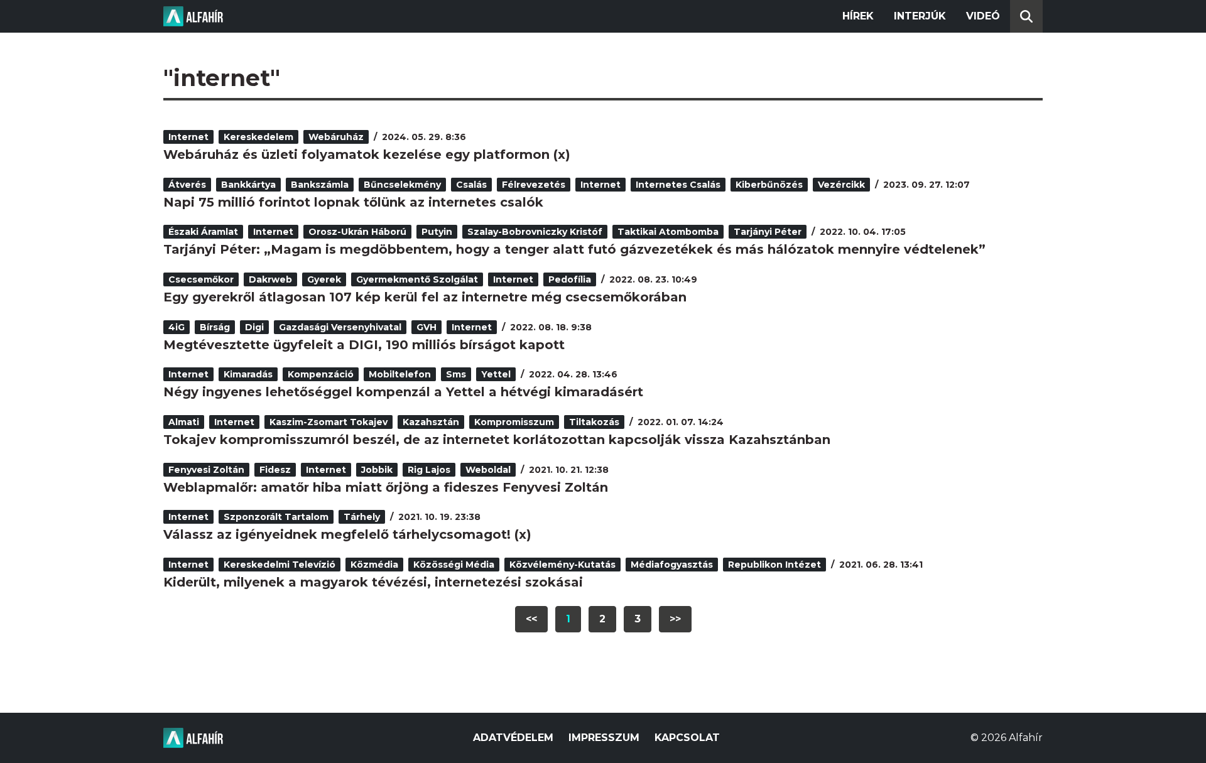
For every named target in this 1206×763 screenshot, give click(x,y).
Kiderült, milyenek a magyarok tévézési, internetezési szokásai (373, 582)
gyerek (324, 279)
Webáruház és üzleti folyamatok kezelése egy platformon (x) (366, 154)
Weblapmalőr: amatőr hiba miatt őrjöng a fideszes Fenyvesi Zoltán (385, 487)
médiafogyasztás (672, 564)
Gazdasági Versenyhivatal (340, 327)
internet (188, 137)
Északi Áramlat (203, 231)
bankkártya (248, 184)
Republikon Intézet (774, 564)
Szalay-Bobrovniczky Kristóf (534, 231)
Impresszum (603, 738)
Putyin (436, 231)
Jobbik (377, 469)
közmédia (374, 564)
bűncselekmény (402, 184)
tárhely (362, 516)
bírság (215, 327)
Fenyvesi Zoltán (206, 469)
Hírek (858, 16)
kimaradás (248, 374)
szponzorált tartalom (276, 516)
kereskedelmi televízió (279, 564)
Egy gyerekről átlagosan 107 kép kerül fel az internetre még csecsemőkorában (425, 297)
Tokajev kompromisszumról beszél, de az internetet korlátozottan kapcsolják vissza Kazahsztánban (496, 439)
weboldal (488, 469)
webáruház (336, 137)
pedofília (569, 279)
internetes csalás (678, 184)
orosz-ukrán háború (357, 231)
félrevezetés (533, 184)
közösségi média (453, 564)
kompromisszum (514, 422)
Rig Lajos (429, 469)
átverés (187, 184)
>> (675, 619)
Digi (254, 327)
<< (531, 619)
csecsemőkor (201, 279)
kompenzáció (321, 374)
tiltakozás (594, 422)
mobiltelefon (400, 374)
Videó (983, 16)
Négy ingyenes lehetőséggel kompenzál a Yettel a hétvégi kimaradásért (403, 391)
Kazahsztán (431, 422)
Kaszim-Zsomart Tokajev (328, 422)
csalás (471, 184)
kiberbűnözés (769, 184)
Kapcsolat (687, 738)
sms (456, 374)
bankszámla (320, 184)
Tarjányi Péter (767, 231)
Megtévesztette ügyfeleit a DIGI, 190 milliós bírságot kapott (364, 344)
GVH (426, 327)
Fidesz (275, 469)
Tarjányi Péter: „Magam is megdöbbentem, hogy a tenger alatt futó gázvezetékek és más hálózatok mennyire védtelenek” (574, 249)
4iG (176, 327)
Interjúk (920, 16)
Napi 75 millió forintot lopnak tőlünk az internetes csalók (353, 202)
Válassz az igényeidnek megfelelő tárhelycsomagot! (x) (347, 534)
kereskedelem (258, 137)
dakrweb (270, 279)
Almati (183, 422)
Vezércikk (841, 184)
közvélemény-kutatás (562, 564)
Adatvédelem (513, 738)
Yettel (496, 374)
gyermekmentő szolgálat (417, 279)
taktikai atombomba (668, 231)
